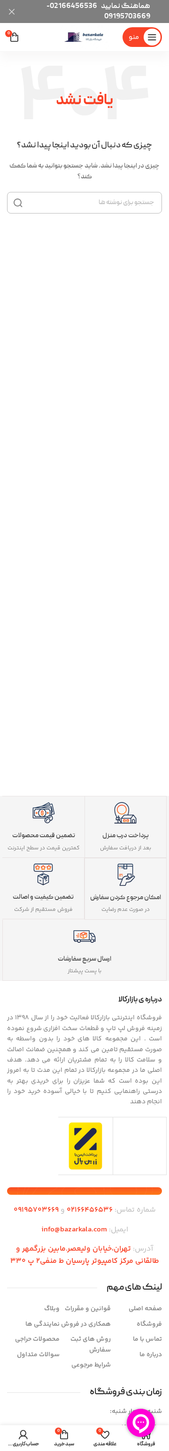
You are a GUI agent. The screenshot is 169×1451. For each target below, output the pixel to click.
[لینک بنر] (98, 11)
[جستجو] (18, 203)
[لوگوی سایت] (84, 37)
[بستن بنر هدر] (11, 11)
